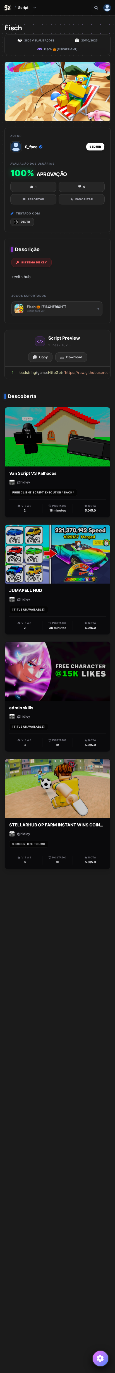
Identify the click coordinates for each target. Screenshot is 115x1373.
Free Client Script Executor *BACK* (43, 492)
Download (74, 357)
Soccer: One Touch (28, 844)
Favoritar (84, 199)
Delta (25, 221)
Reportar (36, 199)
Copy (43, 357)
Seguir (95, 146)
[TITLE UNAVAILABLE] (28, 609)
